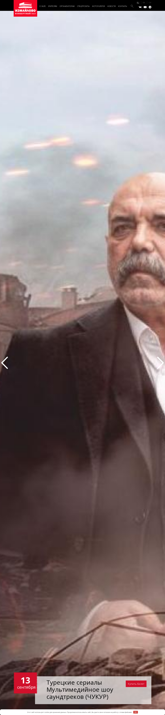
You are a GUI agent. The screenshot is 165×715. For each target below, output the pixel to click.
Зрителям (52, 6)
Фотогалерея (98, 6)
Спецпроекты (83, 6)
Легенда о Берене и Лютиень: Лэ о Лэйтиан (82, 689)
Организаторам (67, 6)
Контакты (122, 6)
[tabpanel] (82, 363)
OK (135, 712)
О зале (42, 6)
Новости (111, 6)
